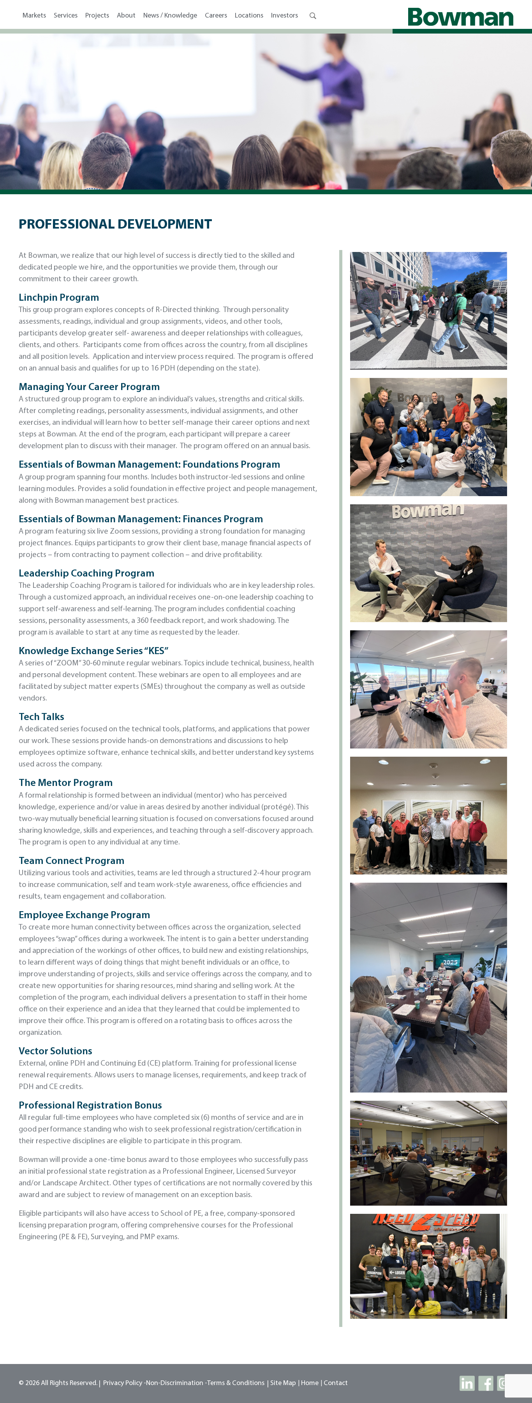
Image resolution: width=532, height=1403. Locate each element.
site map (283, 1383)
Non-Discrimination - (176, 1383)
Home (310, 1383)
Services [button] (66, 16)
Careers (216, 16)
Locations (249, 16)
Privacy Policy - (124, 1383)
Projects (97, 16)
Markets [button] (34, 16)
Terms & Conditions (235, 1383)
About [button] (126, 16)
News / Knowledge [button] (170, 16)
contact (336, 1383)
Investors (284, 16)
